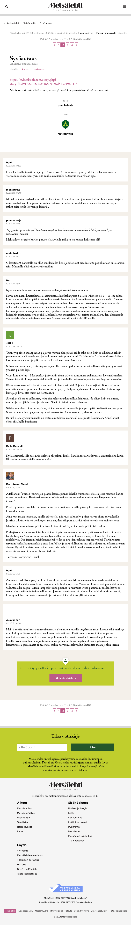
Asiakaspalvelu (25, 911)
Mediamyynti (41, 911)
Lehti (71, 813)
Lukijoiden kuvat (77, 822)
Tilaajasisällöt (76, 840)
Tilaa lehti (10, 911)
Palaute (68, 911)
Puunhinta (74, 827)
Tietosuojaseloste (118, 911)
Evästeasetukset (99, 911)
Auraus (25, 69)
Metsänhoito (29, 23)
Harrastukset (24, 827)
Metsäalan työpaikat (80, 836)
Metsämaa (74, 831)
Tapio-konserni (25, 873)
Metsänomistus (26, 813)
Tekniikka (22, 822)
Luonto (21, 831)
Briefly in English (27, 869)
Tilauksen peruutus (28, 860)
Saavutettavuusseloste (65, 917)
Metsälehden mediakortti (31, 855)
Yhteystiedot (56, 911)
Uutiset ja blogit (77, 808)
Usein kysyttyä (81, 911)
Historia (21, 864)
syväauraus (39, 69)
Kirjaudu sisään (64, 678)
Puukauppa (23, 817)
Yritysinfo (22, 850)
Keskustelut (12, 23)
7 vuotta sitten (85, 33)
